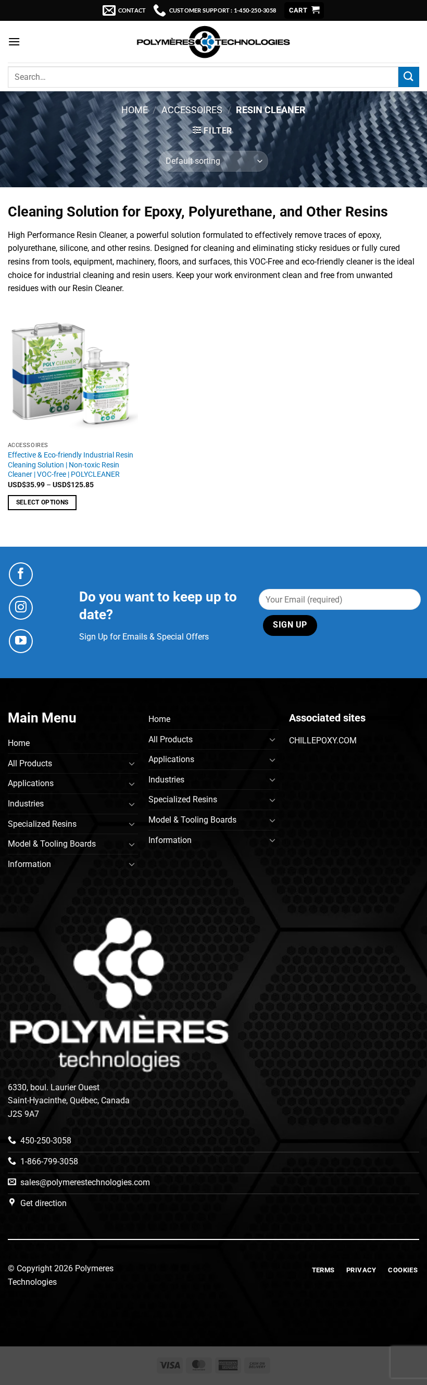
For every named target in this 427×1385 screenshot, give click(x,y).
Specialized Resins (42, 824)
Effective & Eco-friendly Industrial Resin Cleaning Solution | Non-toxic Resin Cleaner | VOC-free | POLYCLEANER (70, 465)
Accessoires (191, 109)
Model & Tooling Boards (52, 844)
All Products (30, 763)
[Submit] (408, 77)
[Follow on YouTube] (21, 641)
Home (134, 109)
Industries (26, 804)
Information (29, 864)
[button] (304, 10)
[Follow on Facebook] (21, 574)
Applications (31, 783)
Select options (42, 502)
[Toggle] (131, 763)
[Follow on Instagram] (21, 608)
